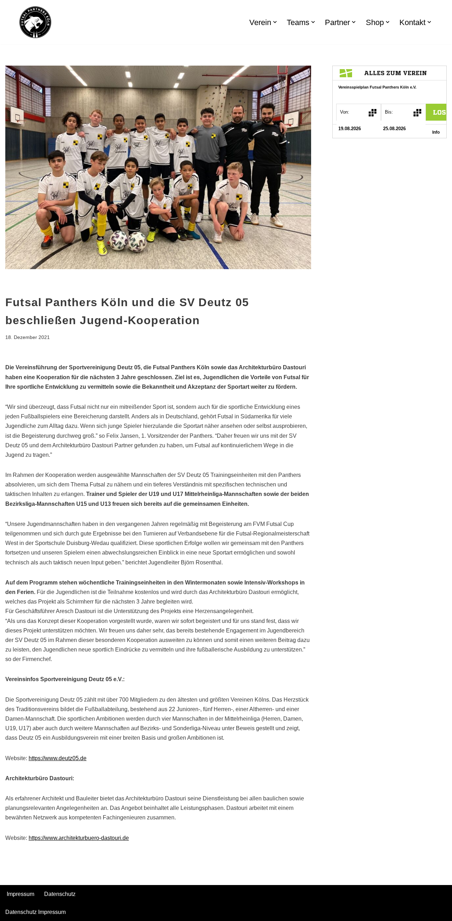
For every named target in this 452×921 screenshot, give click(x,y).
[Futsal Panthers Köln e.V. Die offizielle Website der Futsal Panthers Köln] (35, 22)
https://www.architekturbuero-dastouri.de (79, 838)
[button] (275, 22)
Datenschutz (60, 894)
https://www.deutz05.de (58, 758)
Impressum (20, 894)
